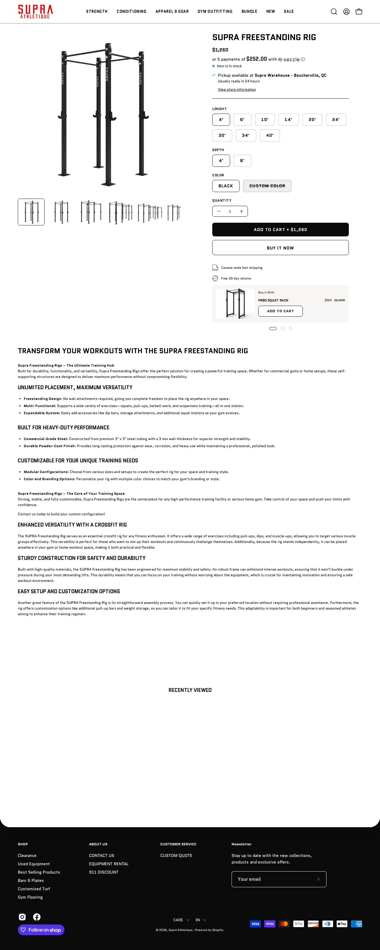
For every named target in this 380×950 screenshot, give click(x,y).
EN (198, 919)
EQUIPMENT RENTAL (109, 864)
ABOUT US (98, 844)
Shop (23, 844)
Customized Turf (34, 889)
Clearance (27, 855)
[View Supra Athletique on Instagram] (21, 917)
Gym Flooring (30, 897)
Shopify (217, 930)
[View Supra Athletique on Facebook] (35, 917)
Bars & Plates (31, 880)
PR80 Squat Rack (273, 300)
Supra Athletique (181, 930)
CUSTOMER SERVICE (178, 844)
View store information (237, 89)
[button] (334, 11)
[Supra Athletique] (35, 11)
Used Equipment (34, 864)
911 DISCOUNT (103, 872)
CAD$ (178, 919)
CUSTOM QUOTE (176, 855)
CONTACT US (101, 855)
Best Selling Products (39, 872)
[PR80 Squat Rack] (235, 304)
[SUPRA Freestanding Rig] (31, 212)
